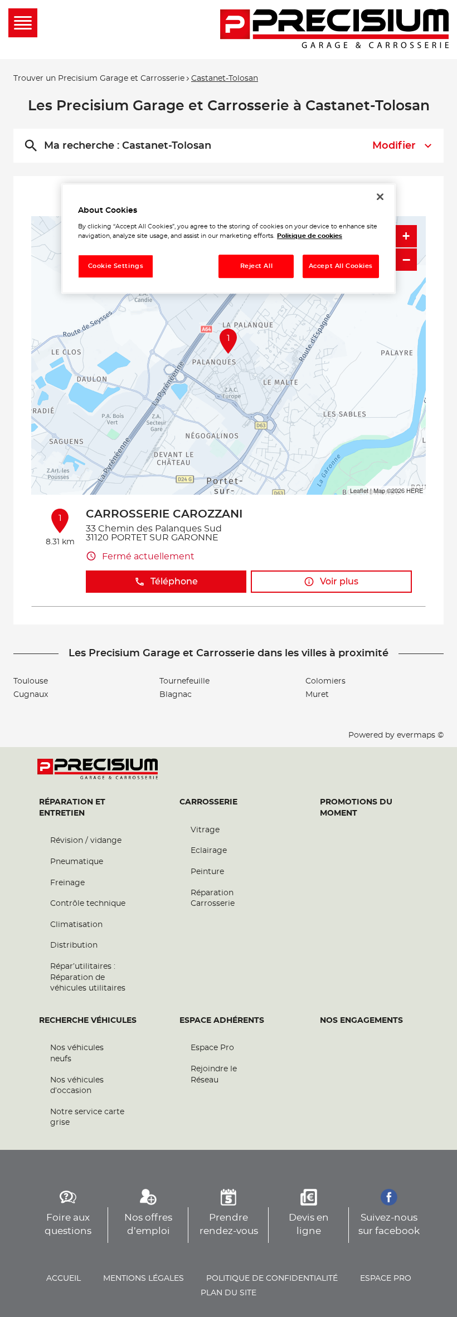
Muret (317, 695)
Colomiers (325, 681)
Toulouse (30, 681)
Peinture (207, 872)
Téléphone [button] (174, 581)
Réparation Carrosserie (213, 898)
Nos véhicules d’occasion (77, 1085)
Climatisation (76, 925)
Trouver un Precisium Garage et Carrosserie (98, 78)
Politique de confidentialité (272, 1278)
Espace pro (385, 1278)
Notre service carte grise (87, 1117)
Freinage (67, 883)
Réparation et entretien (72, 807)
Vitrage (205, 830)
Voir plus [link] (339, 581)
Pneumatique (76, 862)
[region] (228, 238)
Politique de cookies (309, 236)
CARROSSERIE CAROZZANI (164, 514)
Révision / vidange (85, 841)
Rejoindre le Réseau (214, 1074)
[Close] (380, 196)
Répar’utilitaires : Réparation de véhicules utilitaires (87, 977)
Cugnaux (30, 695)
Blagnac (175, 695)
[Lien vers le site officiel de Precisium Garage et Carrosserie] (334, 29)
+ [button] (406, 236)
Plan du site (228, 1293)
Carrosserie (208, 802)
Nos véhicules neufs (77, 1053)
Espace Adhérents (221, 1021)
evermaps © (420, 735)
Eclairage (209, 851)
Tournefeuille (184, 681)
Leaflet (359, 490)
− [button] (406, 259)
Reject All (256, 266)
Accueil (63, 1278)
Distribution (74, 945)
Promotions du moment (356, 807)
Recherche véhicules (88, 1021)
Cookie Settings (116, 266)
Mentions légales (143, 1278)
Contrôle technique (87, 904)
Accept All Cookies (341, 266)
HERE (414, 490)
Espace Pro (212, 1048)
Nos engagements (361, 1021)
